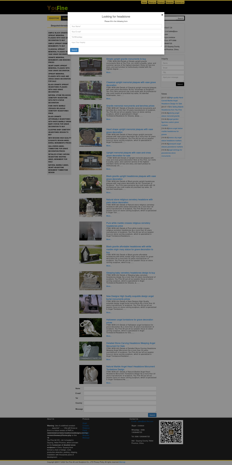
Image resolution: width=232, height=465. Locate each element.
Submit (74, 50)
